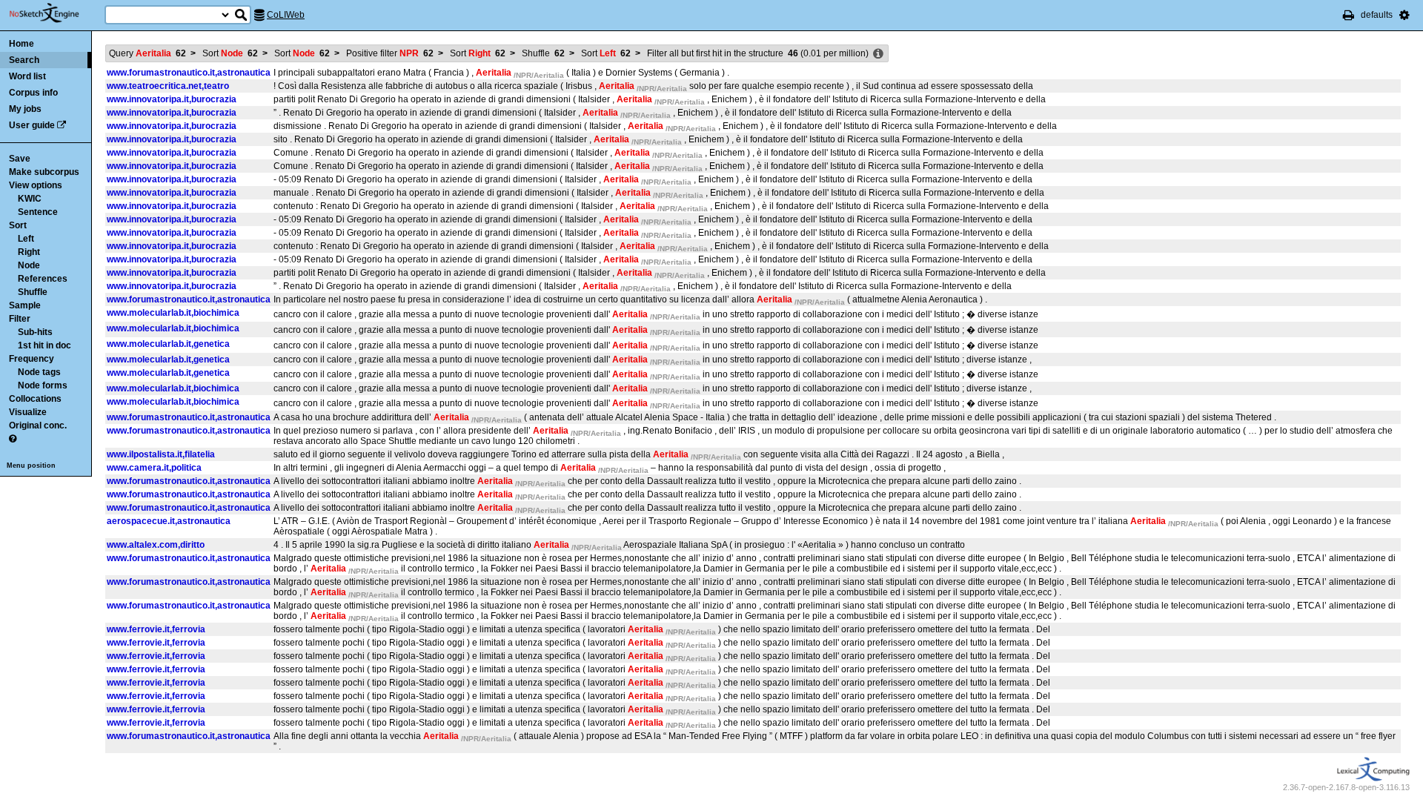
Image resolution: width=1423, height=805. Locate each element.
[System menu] (1404, 15)
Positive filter (390, 53)
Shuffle (32, 292)
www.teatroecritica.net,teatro (168, 86)
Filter (19, 319)
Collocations (35, 399)
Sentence (38, 212)
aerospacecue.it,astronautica (168, 521)
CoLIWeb (286, 15)
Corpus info (33, 92)
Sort (18, 225)
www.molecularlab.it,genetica (168, 344)
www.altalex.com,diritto (156, 545)
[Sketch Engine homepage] (55, 13)
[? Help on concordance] (12, 439)
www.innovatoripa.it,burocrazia (171, 99)
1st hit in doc (44, 345)
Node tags (39, 372)
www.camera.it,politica (154, 468)
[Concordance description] (878, 54)
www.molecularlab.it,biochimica (173, 313)
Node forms (42, 385)
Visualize (28, 412)
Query (147, 53)
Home (21, 44)
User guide (32, 125)
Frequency (31, 359)
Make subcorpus (44, 172)
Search (24, 60)
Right (29, 252)
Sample (25, 305)
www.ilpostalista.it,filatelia (161, 454)
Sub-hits (35, 332)
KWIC (30, 198)
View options (35, 185)
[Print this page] (1348, 15)
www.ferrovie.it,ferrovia (156, 629)
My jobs (25, 109)
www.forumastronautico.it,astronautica (189, 72)
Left (26, 238)
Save (19, 158)
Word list (27, 76)
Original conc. (38, 425)
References (42, 279)
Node (29, 265)
